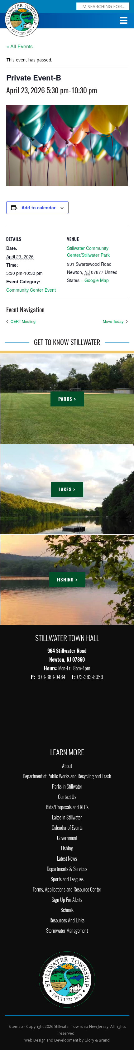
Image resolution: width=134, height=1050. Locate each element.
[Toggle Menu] (123, 20)
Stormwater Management (67, 930)
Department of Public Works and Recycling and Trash (67, 776)
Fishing (67, 848)
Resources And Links (67, 920)
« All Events (19, 46)
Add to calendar (38, 207)
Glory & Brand (97, 1040)
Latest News (67, 858)
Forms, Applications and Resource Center (67, 889)
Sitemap (16, 1026)
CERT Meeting (23, 321)
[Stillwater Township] (67, 978)
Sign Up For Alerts (67, 900)
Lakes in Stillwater (67, 817)
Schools (67, 910)
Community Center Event (31, 290)
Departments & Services (67, 869)
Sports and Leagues (67, 879)
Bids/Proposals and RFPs (67, 807)
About (67, 766)
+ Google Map (95, 280)
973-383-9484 (52, 677)
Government (67, 838)
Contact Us (67, 797)
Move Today (113, 321)
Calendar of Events (67, 827)
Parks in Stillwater (67, 786)
